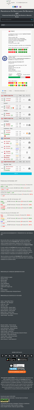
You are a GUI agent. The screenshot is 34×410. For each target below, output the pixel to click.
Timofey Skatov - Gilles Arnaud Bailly (9, 336)
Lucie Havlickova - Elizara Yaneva (8, 309)
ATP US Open (4, 282)
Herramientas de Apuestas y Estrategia (9, 403)
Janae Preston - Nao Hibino (7, 315)
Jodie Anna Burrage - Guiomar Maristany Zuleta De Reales (14, 332)
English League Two (8, 95)
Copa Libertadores (5, 283)
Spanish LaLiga (4, 278)
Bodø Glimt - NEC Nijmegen (7, 302)
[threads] (27, 355)
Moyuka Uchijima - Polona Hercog (8, 325)
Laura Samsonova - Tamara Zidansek (9, 328)
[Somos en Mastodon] (17, 7)
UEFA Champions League (6, 277)
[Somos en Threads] (15, 7)
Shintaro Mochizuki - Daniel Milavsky (9, 326)
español (13, 2)
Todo (5, 90)
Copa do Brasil (4, 289)
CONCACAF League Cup (6, 286)
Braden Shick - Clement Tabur (7, 312)
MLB (2, 288)
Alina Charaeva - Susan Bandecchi (8, 339)
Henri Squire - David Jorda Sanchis (9, 334)
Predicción (3, 92)
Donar (2, 406)
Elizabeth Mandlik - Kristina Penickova (9, 313)
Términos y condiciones (24, 403)
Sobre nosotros (14, 405)
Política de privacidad (5, 405)
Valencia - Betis (4, 305)
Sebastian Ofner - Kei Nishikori (7, 329)
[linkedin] (9, 355)
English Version (7, 406)
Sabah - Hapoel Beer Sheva (7, 301)
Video (10, 90)
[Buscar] (32, 19)
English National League (9, 161)
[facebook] (2, 355)
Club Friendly (7, 138)
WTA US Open (4, 280)
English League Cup (8, 118)
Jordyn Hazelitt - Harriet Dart (7, 331)
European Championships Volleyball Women (11, 291)
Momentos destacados (20, 90)
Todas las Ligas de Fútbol (17, 406)
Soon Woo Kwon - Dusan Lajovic (8, 307)
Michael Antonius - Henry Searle (8, 310)
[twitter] (6, 355)
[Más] (13, 107)
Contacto (21, 405)
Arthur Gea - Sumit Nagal (6, 337)
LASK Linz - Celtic (5, 304)
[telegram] (24, 355)
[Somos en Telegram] (13, 7)
